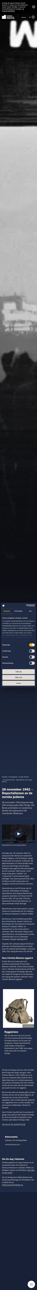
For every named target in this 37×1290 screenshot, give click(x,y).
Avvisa (18, 683)
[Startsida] (8, 17)
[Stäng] (33, 6)
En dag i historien (24, 777)
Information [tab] (18, 611)
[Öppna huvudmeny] (31, 1284)
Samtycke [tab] (6, 611)
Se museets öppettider (13, 10)
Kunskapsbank (13, 777)
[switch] (32, 650)
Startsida (4, 777)
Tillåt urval (18, 677)
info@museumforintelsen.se (12, 1185)
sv (30, 17)
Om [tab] (30, 611)
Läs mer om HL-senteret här (12, 1124)
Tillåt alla (18, 671)
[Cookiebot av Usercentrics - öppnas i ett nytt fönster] (26, 605)
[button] (18, 834)
